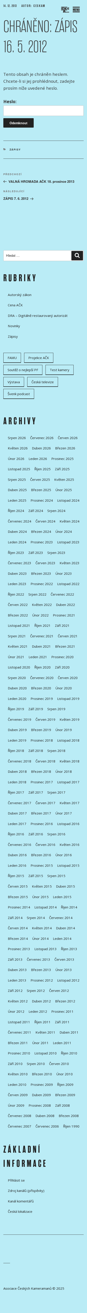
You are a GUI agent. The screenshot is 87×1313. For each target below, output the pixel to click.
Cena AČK (15, 305)
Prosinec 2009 (42, 1084)
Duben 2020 (17, 688)
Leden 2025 (17, 500)
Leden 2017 (17, 823)
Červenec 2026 (42, 437)
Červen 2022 (18, 604)
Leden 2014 (62, 938)
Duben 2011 (69, 1032)
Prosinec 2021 (64, 615)
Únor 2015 (40, 897)
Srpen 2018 (56, 750)
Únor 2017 (63, 813)
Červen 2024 (45, 521)
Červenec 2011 (19, 1032)
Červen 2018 (45, 761)
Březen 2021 (65, 646)
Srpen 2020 (17, 677)
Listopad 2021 (19, 625)
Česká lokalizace (20, 1211)
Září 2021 (62, 625)
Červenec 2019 (19, 719)
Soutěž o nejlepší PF (23, 370)
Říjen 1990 (71, 1126)
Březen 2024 (41, 531)
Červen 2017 (45, 803)
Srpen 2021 (17, 636)
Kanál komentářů (21, 1201)
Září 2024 (35, 510)
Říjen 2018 (16, 750)
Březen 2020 (41, 688)
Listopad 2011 (19, 1022)
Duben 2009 (41, 1095)
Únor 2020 (63, 688)
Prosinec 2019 (42, 698)
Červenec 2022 (62, 594)
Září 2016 (35, 834)
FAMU (12, 357)
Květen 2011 (45, 1032)
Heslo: (10, 102)
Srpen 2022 (37, 594)
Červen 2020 (68, 677)
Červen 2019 (45, 719)
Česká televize (42, 382)
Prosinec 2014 (19, 907)
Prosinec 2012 (42, 980)
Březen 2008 (69, 1115)
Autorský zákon (19, 294)
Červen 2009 (18, 1095)
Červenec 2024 (19, 521)
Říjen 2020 (42, 667)
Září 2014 (15, 917)
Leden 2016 (17, 865)
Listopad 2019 (68, 698)
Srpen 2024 (56, 510)
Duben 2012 (41, 1001)
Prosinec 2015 (42, 865)
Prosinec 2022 (42, 583)
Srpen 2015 (56, 875)
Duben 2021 (41, 646)
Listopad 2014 (45, 907)
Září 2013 (15, 959)
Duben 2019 (17, 729)
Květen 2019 (69, 719)
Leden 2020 (17, 698)
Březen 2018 (41, 771)
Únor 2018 (63, 771)
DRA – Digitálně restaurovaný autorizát (38, 315)
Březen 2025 (41, 490)
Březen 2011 (18, 1043)
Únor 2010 (64, 1074)
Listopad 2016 (68, 823)
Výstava (14, 382)
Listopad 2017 (68, 782)
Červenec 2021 (42, 636)
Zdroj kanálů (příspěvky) (26, 1190)
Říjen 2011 (42, 1022)
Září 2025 (62, 469)
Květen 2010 (18, 1074)
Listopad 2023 (68, 542)
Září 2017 (35, 792)
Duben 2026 (41, 448)
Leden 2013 (17, 980)
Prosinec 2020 (62, 657)
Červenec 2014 (60, 917)
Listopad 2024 (68, 500)
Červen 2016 (45, 844)
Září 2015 (35, 875)
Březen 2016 (41, 855)
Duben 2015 (65, 886)
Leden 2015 (62, 897)
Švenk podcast (19, 394)
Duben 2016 (17, 855)
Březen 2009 (65, 1095)
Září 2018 (35, 750)
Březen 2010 (42, 1074)
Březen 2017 (41, 813)
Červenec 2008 (19, 1115)
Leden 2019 (17, 740)
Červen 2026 (68, 437)
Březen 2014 (18, 938)
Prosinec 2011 (62, 1011)
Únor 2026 (16, 458)
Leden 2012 (38, 1011)
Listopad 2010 (45, 1053)
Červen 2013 (64, 959)
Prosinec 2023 (42, 542)
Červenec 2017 (19, 803)
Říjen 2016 (16, 834)
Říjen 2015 (16, 875)
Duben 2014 (65, 928)
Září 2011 (62, 1022)
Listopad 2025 (19, 469)
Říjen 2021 (42, 625)
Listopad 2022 (68, 583)
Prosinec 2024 (42, 500)
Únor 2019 (63, 729)
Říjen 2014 (69, 907)
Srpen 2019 (56, 709)
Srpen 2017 (56, 792)
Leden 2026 (38, 458)
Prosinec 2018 (42, 740)
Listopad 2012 (68, 980)
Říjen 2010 (69, 1053)
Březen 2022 (18, 615)
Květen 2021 (18, 646)
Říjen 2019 (16, 709)
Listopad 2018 (68, 740)
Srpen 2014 (36, 917)
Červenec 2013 (38, 959)
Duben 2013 (17, 969)
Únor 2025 (63, 490)
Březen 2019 (41, 729)
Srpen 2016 (56, 834)
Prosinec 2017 (42, 782)
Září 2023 (35, 552)
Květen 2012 (18, 1001)
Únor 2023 (63, 573)
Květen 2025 (64, 479)
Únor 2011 (40, 1043)
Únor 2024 (63, 531)
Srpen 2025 (17, 479)
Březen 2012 (65, 1001)
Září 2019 (35, 709)
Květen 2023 (69, 563)
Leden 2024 (17, 542)
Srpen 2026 (17, 437)
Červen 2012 (59, 990)
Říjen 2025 (42, 469)
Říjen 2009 (65, 1084)
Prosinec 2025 (62, 458)
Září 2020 (62, 667)
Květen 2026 (18, 448)
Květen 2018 (69, 761)
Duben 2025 (17, 490)
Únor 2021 (16, 657)
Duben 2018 (17, 771)
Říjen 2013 (69, 949)
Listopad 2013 (45, 949)
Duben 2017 (17, 813)
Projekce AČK (38, 357)
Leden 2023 (17, 583)
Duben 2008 (44, 1115)
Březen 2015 (18, 897)
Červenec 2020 (42, 677)
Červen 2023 (45, 563)
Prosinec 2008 (40, 1105)
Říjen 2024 (16, 510)
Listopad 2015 (68, 865)
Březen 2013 (41, 969)
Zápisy (15, 149)
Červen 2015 (18, 886)
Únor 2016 (63, 855)
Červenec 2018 (19, 761)
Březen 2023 (41, 573)
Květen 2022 (42, 604)
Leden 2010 (17, 1084)
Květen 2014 (42, 928)
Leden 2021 (38, 657)
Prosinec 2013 (19, 949)
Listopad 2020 (19, 667)
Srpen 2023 (56, 552)
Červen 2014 (18, 928)
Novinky (14, 326)
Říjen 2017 (16, 792)
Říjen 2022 (16, 594)
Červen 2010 (59, 1063)
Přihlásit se (16, 1180)
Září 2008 (62, 1105)
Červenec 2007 (19, 1126)
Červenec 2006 (47, 1126)
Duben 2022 (65, 604)
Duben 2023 (17, 573)
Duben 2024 (17, 531)
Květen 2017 (69, 803)
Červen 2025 (40, 479)
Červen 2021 (68, 636)
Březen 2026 (65, 448)
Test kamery (59, 370)
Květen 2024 (69, 521)
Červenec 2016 (19, 844)
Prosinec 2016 (42, 823)
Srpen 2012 (36, 990)
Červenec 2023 (19, 563)
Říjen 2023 (16, 552)
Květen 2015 (42, 886)
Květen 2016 (69, 844)
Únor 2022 (40, 615)
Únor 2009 (16, 1105)
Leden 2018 (17, 782)
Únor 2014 (40, 938)
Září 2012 (15, 990)
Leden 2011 (62, 1043)
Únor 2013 (63, 969)
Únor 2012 (16, 1011)
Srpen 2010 (36, 1063)
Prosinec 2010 (19, 1053)
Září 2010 (15, 1063)
